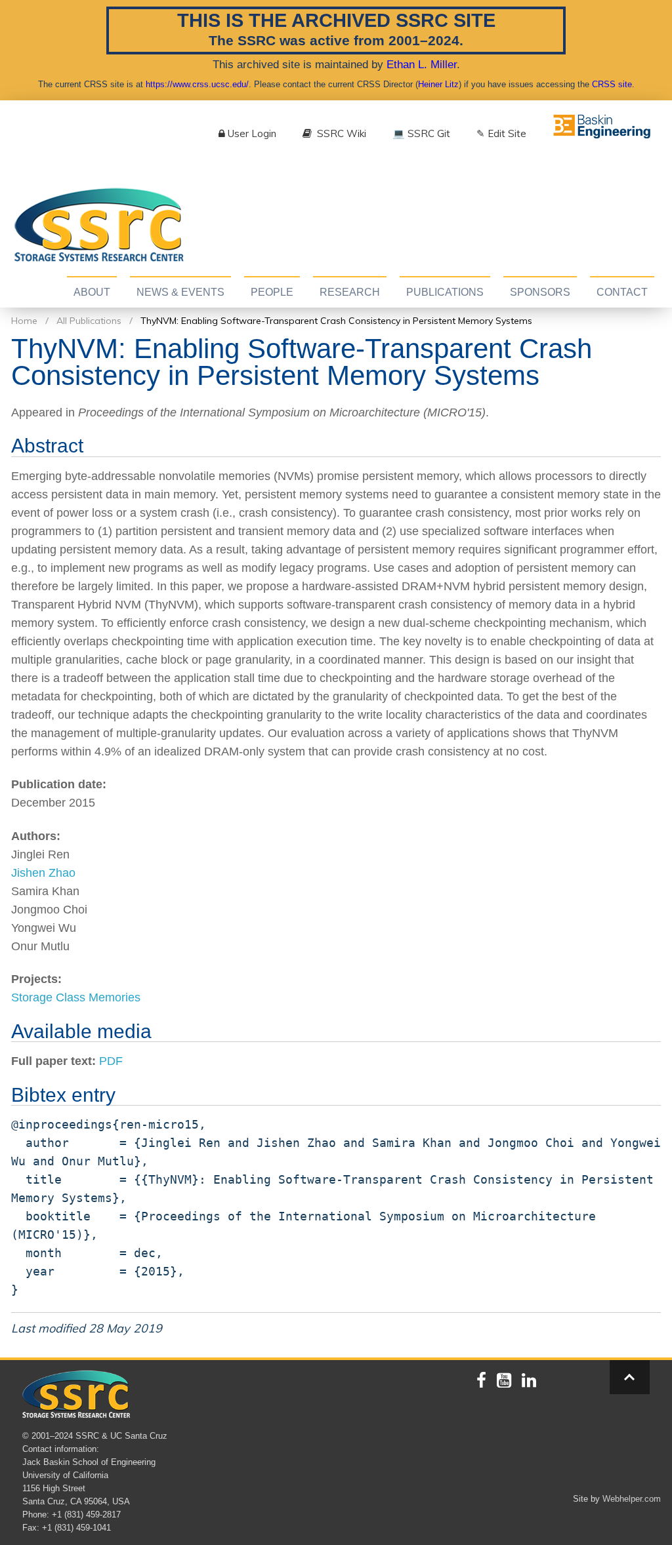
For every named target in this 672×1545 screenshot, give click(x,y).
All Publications (88, 321)
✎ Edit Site (501, 133)
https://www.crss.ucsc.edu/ (197, 84)
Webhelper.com (631, 1499)
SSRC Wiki (340, 133)
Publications (445, 292)
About (92, 292)
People (272, 292)
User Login (252, 133)
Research (350, 292)
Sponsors (540, 292)
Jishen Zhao (43, 872)
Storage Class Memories (75, 997)
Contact (622, 292)
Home (24, 321)
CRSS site (612, 84)
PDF (111, 1061)
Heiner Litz (438, 84)
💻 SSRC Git (421, 133)
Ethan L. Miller (422, 64)
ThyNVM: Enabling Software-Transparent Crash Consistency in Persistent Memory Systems (336, 321)
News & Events (180, 292)
